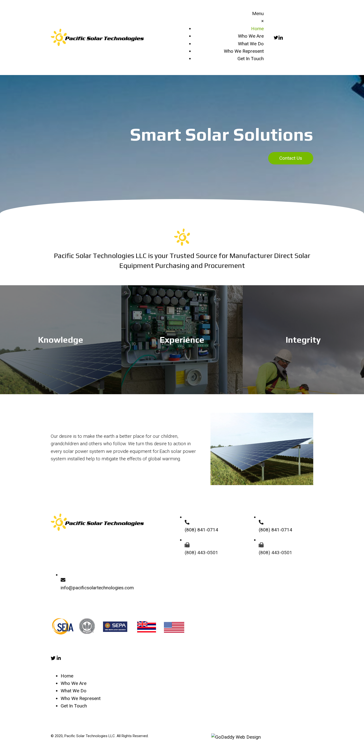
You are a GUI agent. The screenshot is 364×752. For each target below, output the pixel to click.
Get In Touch (74, 706)
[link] (257, 28)
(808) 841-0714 (201, 530)
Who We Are (73, 683)
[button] (290, 158)
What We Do (73, 691)
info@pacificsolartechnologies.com (97, 588)
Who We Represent (81, 698)
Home (67, 676)
